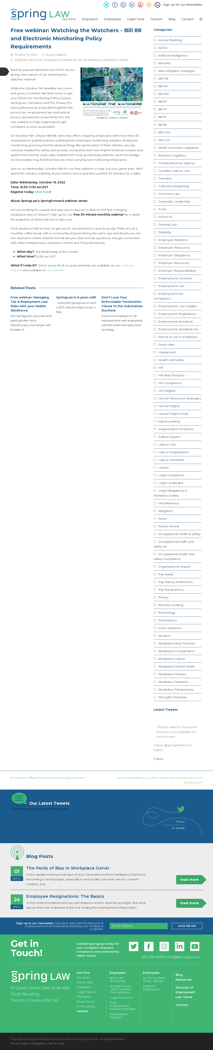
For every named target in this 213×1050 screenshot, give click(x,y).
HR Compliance (170, 383)
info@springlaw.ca (183, 957)
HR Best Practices (171, 375)
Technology (166, 613)
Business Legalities (172, 155)
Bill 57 (162, 117)
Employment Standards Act (178, 329)
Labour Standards (171, 460)
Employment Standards (60, 59)
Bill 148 (163, 78)
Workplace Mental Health (176, 666)
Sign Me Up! (187, 925)
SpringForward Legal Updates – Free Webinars (121, 989)
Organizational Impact (174, 566)
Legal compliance (171, 475)
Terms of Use (56, 1043)
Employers (118, 973)
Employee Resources (174, 247)
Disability (164, 232)
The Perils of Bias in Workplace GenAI (67, 868)
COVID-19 (165, 217)
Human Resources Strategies (179, 398)
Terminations (167, 620)
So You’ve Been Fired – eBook (154, 979)
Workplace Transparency (176, 689)
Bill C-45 (164, 140)
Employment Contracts (175, 278)
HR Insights (166, 391)
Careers (82, 1011)
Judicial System (169, 437)
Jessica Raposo (56, 54)
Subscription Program (119, 1015)
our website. (56, 270)
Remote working (170, 605)
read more (189, 880)
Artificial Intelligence (172, 55)
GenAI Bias (166, 344)
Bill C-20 (164, 132)
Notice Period (168, 526)
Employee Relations (173, 240)
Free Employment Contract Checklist (123, 1006)
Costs (162, 209)
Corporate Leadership (174, 201)
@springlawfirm (175, 745)
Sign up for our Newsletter (182, 4)
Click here (42, 192)
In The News (86, 1006)
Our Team (84, 977)
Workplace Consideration (176, 651)
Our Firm (83, 973)
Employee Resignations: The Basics (65, 896)
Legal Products (121, 997)
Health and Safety (171, 360)
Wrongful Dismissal (172, 697)
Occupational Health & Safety (179, 534)
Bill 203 (163, 94)
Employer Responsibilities (177, 270)
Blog (179, 975)
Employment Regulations (177, 314)
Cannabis (165, 178)
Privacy (163, 597)
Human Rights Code (173, 414)
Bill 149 (163, 86)
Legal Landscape (170, 483)
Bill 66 (162, 124)
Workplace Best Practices (176, 643)
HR (79, 59)
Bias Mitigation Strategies (176, 71)
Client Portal (85, 1001)
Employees (151, 973)
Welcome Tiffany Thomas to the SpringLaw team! (49, 778)
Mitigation (165, 511)
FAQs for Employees (151, 987)
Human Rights (169, 406)
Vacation (164, 636)
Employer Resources (29, 59)
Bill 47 (162, 109)
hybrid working (169, 421)
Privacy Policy (19, 1043)
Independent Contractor (176, 429)
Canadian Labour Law (174, 171)
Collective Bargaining (173, 186)
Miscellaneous (92, 59)
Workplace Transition (173, 682)
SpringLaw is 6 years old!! (76, 297)
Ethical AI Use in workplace (178, 337)
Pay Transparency (170, 589)
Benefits (164, 63)
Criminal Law (167, 224)
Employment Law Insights (177, 306)
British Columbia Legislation (178, 148)
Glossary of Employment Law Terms (185, 992)
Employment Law (171, 286)
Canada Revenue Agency (176, 163)
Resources (184, 979)
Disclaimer (38, 1043)
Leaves (163, 467)
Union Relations (169, 628)
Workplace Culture (171, 659)
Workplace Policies (116, 59)
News (162, 518)
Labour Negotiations (173, 452)
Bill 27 (162, 101)
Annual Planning (170, 40)
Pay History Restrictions (175, 582)
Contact (182, 1005)
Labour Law (167, 444)
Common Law (169, 194)
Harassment (167, 352)
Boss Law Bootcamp (118, 979)
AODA (162, 48)
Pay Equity (165, 574)
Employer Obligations (174, 255)
